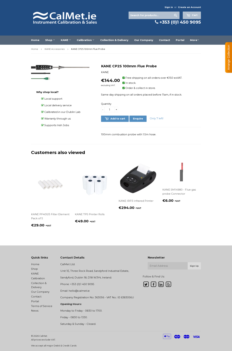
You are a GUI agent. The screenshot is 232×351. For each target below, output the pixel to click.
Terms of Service (41, 306)
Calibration (84, 40)
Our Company (143, 40)
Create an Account (189, 7)
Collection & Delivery (114, 40)
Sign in (169, 7)
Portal (180, 40)
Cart (194, 15)
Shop (49, 40)
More (193, 40)
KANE (65, 40)
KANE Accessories (55, 49)
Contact (164, 40)
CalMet (43, 336)
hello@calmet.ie (79, 290)
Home (35, 40)
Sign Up (194, 266)
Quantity (106, 103)
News (34, 310)
